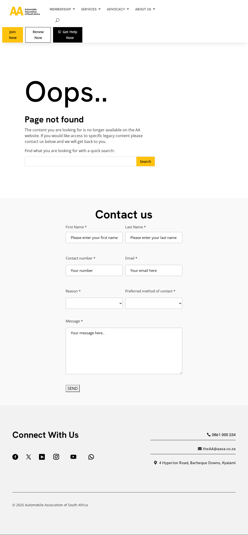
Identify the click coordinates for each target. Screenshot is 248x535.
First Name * (76, 226)
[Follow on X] (28, 457)
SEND (73, 388)
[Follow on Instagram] (56, 457)
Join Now (12, 35)
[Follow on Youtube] (73, 457)
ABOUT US (143, 9)
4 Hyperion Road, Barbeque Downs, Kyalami (197, 462)
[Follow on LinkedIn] (42, 457)
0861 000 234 (224, 434)
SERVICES (89, 9)
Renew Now (38, 35)
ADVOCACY (116, 9)
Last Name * (135, 226)
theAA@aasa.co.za (219, 448)
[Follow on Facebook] (15, 457)
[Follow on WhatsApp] (91, 457)
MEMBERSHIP (60, 9)
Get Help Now (70, 35)
